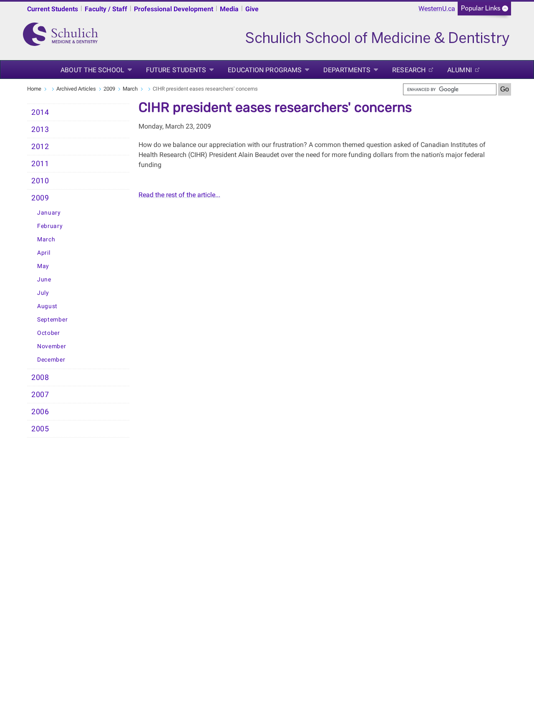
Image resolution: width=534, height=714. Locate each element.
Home (34, 89)
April (43, 252)
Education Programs (265, 70)
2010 (40, 181)
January (49, 212)
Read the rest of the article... (179, 195)
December (51, 359)
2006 (40, 412)
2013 (40, 129)
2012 (40, 146)
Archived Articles (76, 89)
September (52, 319)
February (50, 226)
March (130, 89)
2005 (40, 429)
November (51, 346)
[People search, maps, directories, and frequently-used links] (484, 11)
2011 (40, 164)
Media (229, 9)
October (48, 333)
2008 (40, 377)
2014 (40, 112)
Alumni (459, 70)
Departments (346, 70)
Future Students (176, 70)
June (44, 279)
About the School (92, 70)
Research (409, 70)
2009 (109, 89)
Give (252, 9)
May (43, 266)
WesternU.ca (436, 9)
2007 (40, 394)
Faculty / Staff (106, 9)
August (47, 306)
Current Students (52, 9)
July (43, 292)
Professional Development (173, 9)
